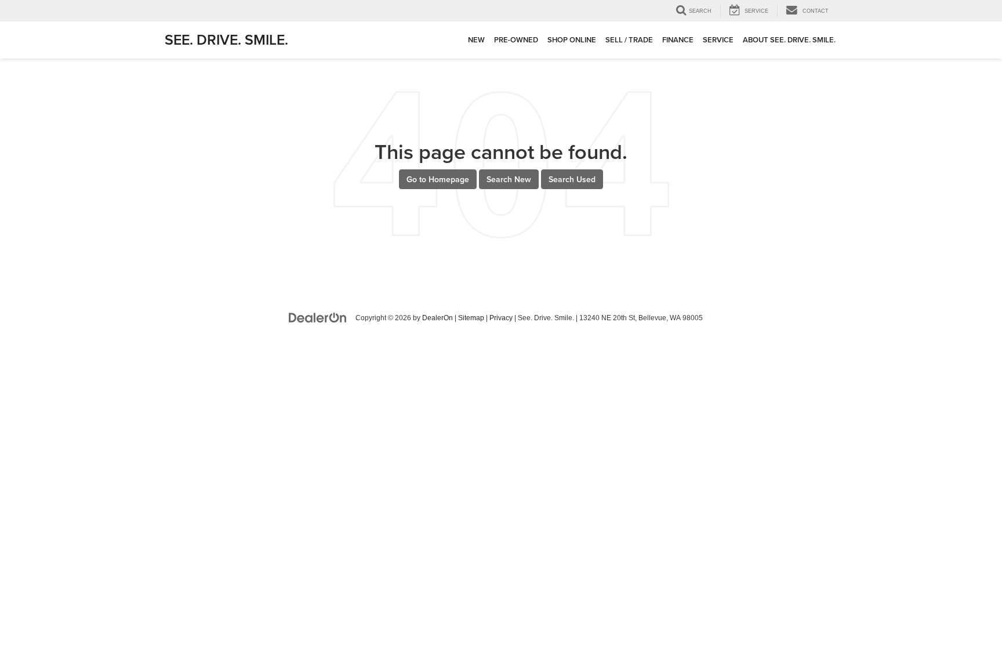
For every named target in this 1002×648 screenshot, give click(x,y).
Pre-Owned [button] (516, 39)
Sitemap (471, 318)
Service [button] (718, 39)
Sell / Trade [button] (629, 39)
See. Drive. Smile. (226, 39)
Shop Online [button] (571, 39)
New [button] (476, 39)
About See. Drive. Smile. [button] (789, 39)
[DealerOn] (317, 317)
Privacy (501, 318)
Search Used (572, 179)
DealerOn (437, 318)
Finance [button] (678, 39)
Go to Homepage (437, 179)
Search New (509, 179)
